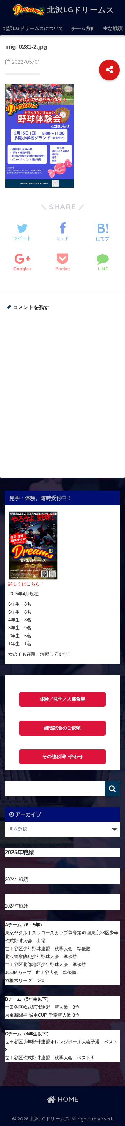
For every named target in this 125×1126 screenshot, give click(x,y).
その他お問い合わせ (62, 756)
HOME (67, 1099)
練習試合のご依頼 (62, 728)
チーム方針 (83, 28)
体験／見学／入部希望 (62, 699)
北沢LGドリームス (81, 9)
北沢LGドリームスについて (33, 28)
